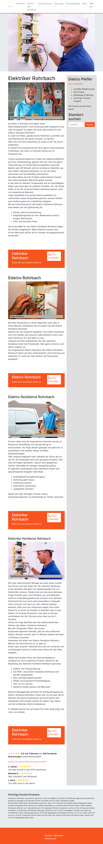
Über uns (91, 5)
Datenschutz (51, 838)
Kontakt (48, 835)
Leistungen (59, 3)
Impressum (58, 835)
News (84, 3)
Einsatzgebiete (73, 3)
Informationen (45, 3)
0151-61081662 (75, 84)
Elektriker (20, 3)
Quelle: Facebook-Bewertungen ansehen (27, 761)
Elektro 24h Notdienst (31, 6)
